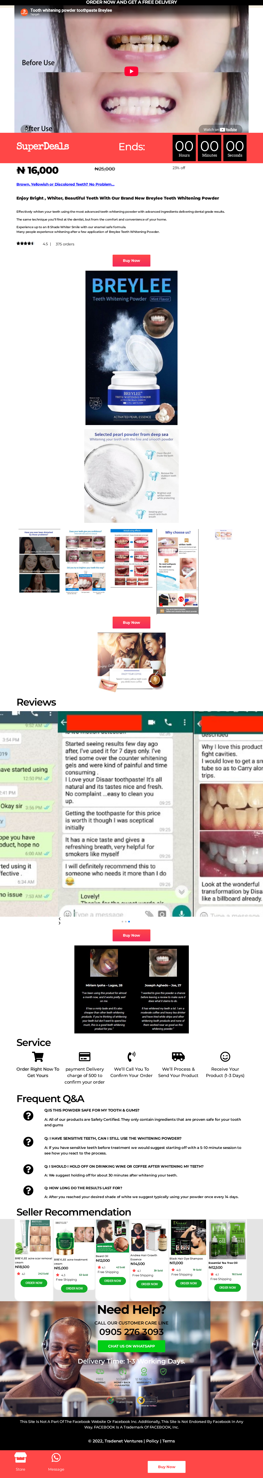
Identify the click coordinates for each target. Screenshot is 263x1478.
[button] (122, 921)
